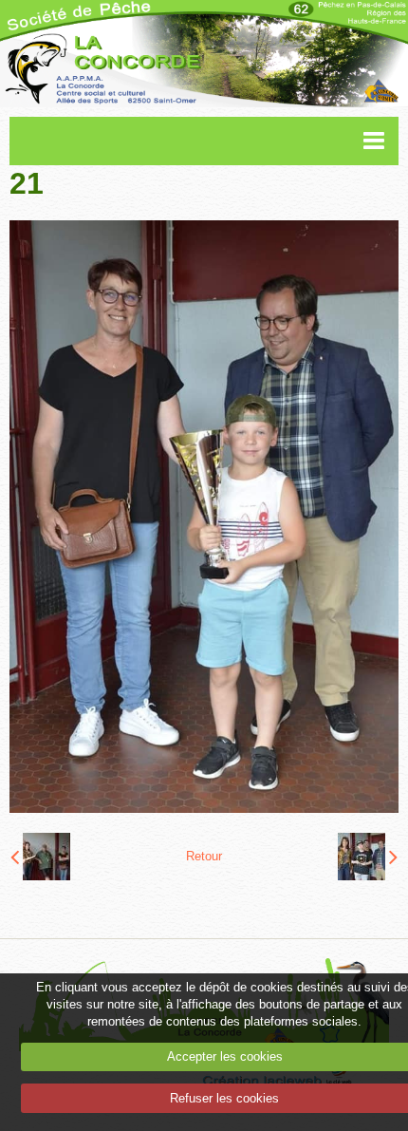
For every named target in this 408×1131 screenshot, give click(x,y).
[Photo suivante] (368, 856)
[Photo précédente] (40, 856)
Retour (204, 856)
